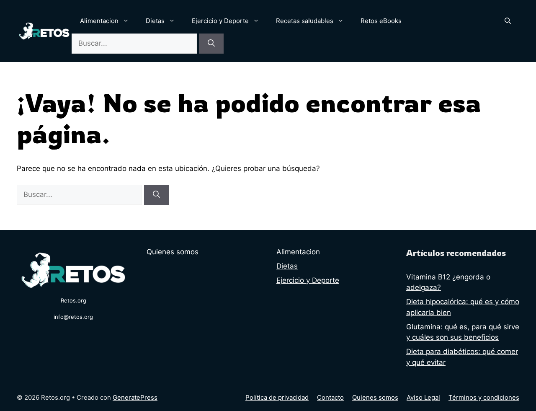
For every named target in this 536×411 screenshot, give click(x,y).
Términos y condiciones (483, 397)
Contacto (330, 397)
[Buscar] (211, 44)
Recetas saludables (304, 21)
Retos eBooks (381, 21)
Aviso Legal (423, 397)
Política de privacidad (277, 397)
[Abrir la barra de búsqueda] (507, 21)
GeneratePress (135, 397)
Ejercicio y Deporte (220, 21)
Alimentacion (99, 21)
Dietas (155, 21)
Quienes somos (172, 252)
